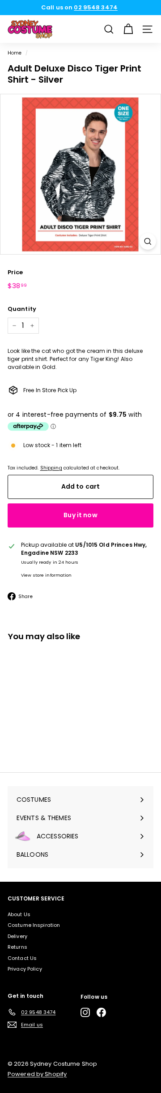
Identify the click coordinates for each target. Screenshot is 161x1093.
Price (15, 272)
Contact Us (22, 958)
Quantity (22, 309)
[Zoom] (148, 241)
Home (14, 53)
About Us (19, 914)
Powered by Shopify (37, 1074)
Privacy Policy (25, 968)
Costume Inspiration (34, 925)
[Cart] (128, 29)
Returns (17, 947)
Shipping (51, 468)
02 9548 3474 (95, 7)
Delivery (17, 936)
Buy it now (80, 515)
